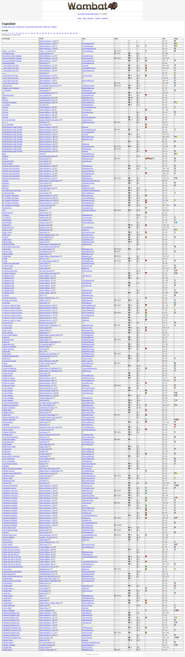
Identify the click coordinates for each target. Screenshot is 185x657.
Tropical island (43, 90)
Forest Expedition (44, 410)
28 (71, 33)
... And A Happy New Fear (10, 65)
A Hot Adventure (7, 422)
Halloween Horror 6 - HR (47, 149)
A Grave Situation (7, 400)
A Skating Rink (7, 591)
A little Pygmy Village (9, 446)
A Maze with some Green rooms (12, 468)
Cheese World (43, 263)
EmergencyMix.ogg (88, 171)
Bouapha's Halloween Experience (49, 120)
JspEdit (97, 18)
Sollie (41, 595)
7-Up (3, 210)
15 (34, 33)
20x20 (4, 154)
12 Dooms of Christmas (9, 102)
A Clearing (5, 295)
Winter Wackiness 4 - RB (47, 166)
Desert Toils (42, 349)
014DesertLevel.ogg (88, 85)
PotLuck (41, 210)
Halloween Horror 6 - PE (47, 141)
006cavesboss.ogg (87, 58)
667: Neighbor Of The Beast (11, 205)
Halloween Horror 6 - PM (47, 146)
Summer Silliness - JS (45, 288)
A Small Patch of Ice (8, 605)
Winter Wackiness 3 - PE (46, 508)
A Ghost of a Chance (8, 378)
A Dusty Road (6, 354)
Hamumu (90, 18)
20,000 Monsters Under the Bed (12, 132)
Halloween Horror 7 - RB (47, 525)
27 (68, 33)
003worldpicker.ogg (88, 43)
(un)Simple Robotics (8, 63)
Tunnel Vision (43, 422)
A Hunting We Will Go (9, 432)
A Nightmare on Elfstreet (9, 500)
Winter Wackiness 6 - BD (47, 102)
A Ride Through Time (9, 574)
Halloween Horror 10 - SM (47, 200)
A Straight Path (6, 647)
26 (65, 33)
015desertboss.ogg (87, 239)
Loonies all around (44, 430)
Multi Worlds (43, 461)
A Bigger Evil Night (8, 244)
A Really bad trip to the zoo (10, 554)
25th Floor (5, 156)
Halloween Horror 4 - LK (47, 310)
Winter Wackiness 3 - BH (47, 503)
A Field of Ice (6, 358)
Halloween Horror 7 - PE (47, 520)
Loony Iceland (43, 588)
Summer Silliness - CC (46, 280)
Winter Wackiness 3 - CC (47, 632)
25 (62, 33)
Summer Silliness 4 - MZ (46, 115)
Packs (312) (46, 27)
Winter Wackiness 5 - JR (46, 68)
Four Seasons (43, 432)
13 (29, 33)
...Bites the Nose (7, 85)
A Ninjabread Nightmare (9, 515)
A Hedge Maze (6, 410)
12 (26, 33)
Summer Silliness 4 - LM (46, 112)
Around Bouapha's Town (47, 93)
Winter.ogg (85, 608)
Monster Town (43, 583)
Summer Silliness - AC (46, 276)
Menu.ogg (85, 127)
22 (54, 33)
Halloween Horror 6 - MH (47, 137)
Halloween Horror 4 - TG (47, 315)
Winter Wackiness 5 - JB (46, 80)
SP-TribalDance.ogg (88, 173)
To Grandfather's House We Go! (49, 85)
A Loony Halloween (8, 458)
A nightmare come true (9, 488)
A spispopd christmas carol (10, 617)
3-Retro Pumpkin (7, 163)
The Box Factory (44, 222)
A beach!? (5, 237)
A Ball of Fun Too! (8, 227)
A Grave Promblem (8, 398)
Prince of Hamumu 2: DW (47, 361)
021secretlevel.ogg (87, 46)
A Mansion (5, 466)
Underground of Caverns (46, 407)
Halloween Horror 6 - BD (47, 127)
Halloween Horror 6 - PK (47, 144)
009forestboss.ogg (87, 97)
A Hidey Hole (6, 415)
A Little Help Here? (8, 442)
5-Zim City (5, 185)
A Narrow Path (6, 483)
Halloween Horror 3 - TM (47, 43)
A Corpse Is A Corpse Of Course (12, 312)
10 (20, 33)
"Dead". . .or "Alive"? (9, 51)
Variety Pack (43, 232)
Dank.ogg (85, 151)
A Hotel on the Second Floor (11, 427)
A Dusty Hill (6, 351)
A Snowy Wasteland (8, 610)
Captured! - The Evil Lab (47, 537)
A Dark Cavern (6, 330)
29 (73, 33)
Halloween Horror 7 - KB (47, 523)
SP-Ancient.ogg (87, 468)
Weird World (43, 63)
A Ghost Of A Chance (9, 380)
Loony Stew (43, 190)
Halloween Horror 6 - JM (47, 134)
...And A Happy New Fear (10, 78)
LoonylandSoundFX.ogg (89, 515)
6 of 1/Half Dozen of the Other (11, 190)
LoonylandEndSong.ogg (89, 368)
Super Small (43, 600)
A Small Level (6, 600)
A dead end (5, 337)
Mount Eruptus (43, 412)
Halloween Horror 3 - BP (47, 488)
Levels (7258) (29, 27)
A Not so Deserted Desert (10, 530)
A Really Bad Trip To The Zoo (11, 557)
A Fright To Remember (9, 368)
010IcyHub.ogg (86, 276)
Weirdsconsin (43, 332)
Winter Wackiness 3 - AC (47, 498)
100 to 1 (4, 97)
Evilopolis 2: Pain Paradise (47, 415)
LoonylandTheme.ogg (88, 68)
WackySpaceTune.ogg (88, 117)
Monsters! (42, 463)
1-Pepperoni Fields (8, 95)
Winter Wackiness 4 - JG (46, 168)
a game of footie (7, 375)
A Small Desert (6, 598)
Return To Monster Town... (47, 235)
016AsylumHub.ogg (88, 61)
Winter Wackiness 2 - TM (47, 48)
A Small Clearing (7, 595)
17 (40, 33)
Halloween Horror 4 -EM (47, 308)
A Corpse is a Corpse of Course (11, 315)
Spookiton (42, 466)
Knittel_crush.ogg (87, 361)
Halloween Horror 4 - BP (47, 305)
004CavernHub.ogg (88, 80)
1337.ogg (85, 115)
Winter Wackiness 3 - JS (46, 613)
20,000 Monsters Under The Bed (12, 129)
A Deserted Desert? (8, 339)
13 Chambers (6, 105)
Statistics (54, 27)
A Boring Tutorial (7, 254)
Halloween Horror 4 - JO (46, 318)
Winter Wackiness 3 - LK (47, 505)
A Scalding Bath (7, 586)
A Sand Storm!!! (7, 583)
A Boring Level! (7, 251)
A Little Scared (6, 449)
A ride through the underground (11, 571)
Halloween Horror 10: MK (47, 198)
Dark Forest (42, 400)
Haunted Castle (43, 88)
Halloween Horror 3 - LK (47, 490)
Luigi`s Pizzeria (44, 95)
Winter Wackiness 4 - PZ (46, 176)
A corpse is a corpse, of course (11, 320)
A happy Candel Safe (8, 407)
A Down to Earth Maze (9, 346)
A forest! (4, 363)
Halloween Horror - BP (46, 378)
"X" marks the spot (8, 53)
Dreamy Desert (43, 337)
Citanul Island (43, 375)
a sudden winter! (7, 650)
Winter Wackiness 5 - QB (47, 70)
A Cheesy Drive (7, 268)
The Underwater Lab (45, 251)
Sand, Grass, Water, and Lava (48, 468)
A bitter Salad (6, 249)
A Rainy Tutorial (7, 544)
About (84, 18)
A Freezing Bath (7, 366)
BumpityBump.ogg (88, 600)
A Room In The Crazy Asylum (11, 581)
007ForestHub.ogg (87, 51)
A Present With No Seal (9, 535)
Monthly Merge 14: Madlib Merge (49, 471)
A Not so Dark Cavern (9, 527)
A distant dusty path (8, 344)
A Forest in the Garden (9, 361)
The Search (42, 73)
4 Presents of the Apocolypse (11, 178)
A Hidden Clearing (8, 412)
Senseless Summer (44, 53)
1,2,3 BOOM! (6, 90)
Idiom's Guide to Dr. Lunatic (48, 578)
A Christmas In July (8, 285)
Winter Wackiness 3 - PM (47, 513)
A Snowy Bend (7, 608)
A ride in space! (7, 569)
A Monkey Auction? (8, 471)
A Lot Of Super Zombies (9, 463)
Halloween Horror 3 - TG (47, 493)
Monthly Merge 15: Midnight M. (49, 368)
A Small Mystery (7, 603)
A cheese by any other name (10, 263)
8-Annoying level (7, 212)
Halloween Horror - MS (46, 383)
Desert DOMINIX (44, 237)
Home (79, 18)
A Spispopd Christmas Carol (10, 613)
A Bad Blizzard (7, 220)
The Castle (42, 105)
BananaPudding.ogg (88, 88)
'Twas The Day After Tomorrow (12, 56)
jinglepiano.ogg (86, 513)
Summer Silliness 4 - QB (46, 117)
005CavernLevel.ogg (88, 232)
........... (4, 73)
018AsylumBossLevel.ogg (90, 498)
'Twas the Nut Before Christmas (12, 58)
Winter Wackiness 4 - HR (47, 178)
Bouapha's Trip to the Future (47, 354)
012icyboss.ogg (86, 110)
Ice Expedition (43, 220)
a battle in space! (7, 230)
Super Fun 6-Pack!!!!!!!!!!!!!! (48, 434)
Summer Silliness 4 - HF (46, 107)
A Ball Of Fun (6, 225)
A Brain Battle (6, 256)
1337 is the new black (8, 120)
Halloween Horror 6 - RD (47, 151)
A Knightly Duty (7, 434)
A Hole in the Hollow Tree (10, 417)
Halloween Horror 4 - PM (47, 312)
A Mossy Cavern (7, 478)
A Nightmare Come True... (10, 490)
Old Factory (42, 122)
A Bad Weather (6, 222)
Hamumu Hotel (44, 158)
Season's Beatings (44, 637)
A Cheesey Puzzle (7, 266)
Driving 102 (43, 437)
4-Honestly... (6, 183)
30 (76, 33)
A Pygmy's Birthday (8, 537)
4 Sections (5, 181)
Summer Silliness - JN (46, 283)
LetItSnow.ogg (86, 371)
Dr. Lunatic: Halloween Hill (47, 261)
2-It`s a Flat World (7, 124)
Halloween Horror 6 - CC (47, 132)
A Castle (4, 261)
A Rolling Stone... (7, 578)
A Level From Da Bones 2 (10, 437)
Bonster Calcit (43, 446)
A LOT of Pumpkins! (8, 461)
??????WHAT (6, 217)
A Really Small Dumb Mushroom (12, 566)
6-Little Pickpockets (8, 193)
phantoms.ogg (86, 518)
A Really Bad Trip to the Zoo (11, 549)
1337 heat (5, 107)
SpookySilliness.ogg (88, 70)
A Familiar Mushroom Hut (10, 356)
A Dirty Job (5, 342)
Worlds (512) (20, 27)
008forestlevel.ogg (87, 139)
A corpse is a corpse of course (11, 305)
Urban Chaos (43, 373)
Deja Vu (41, 295)
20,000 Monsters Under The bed (12, 127)
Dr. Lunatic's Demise (45, 249)
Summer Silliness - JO (46, 285)
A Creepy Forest (7, 325)
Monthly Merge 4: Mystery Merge (49, 335)
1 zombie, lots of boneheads (10, 88)
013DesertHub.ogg (87, 95)
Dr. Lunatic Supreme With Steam (88, 14)
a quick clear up (7, 539)
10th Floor (5, 100)
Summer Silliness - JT (45, 290)
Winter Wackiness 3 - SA (46, 500)
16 (37, 33)
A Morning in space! (8, 476)
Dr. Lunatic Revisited (45, 344)
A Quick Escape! (7, 542)
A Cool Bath (6, 303)
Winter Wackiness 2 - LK (47, 58)
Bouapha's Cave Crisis (46, 323)
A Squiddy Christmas (8, 645)
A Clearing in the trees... (9, 298)
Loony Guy (42, 258)
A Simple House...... (8, 588)
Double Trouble (44, 239)
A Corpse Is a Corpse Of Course (12, 310)
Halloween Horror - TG (46, 385)
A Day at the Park (7, 332)
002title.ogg (85, 144)
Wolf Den (42, 451)
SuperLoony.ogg (87, 120)
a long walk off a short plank (11, 456)
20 (48, 33)
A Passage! (5, 532)
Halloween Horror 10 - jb (47, 195)
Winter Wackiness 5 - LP (46, 75)
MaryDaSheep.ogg (87, 630)
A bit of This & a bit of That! (11, 246)
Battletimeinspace (44, 230)
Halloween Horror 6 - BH (47, 129)
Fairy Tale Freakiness (45, 405)
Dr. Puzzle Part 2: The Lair (47, 566)
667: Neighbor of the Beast (10, 195)
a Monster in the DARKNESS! (11, 473)
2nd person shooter (8, 161)
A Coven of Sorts (7, 323)
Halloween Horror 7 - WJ (47, 518)
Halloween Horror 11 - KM (47, 41)
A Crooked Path (7, 328)
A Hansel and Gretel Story (10, 405)
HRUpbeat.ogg (86, 149)
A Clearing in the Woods (9, 300)
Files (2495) (38, 27)
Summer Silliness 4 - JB (46, 110)
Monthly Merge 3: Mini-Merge (48, 244)
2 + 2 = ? (5, 122)
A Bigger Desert (7, 242)
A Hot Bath (5, 424)
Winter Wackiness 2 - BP (46, 46)
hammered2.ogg (87, 256)
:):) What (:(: (6, 215)
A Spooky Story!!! (7, 642)
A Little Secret (6, 454)
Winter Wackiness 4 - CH (47, 173)
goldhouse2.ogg (87, 244)
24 (60, 33)
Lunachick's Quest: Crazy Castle (49, 417)
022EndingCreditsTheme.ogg (91, 181)
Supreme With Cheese (8, 27)
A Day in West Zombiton (9, 335)
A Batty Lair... (6, 235)
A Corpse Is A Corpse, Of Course (12, 318)
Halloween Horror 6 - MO (47, 139)
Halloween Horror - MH (46, 380)
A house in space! (7, 430)
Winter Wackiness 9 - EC (46, 56)
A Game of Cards (7, 373)
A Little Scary (6, 451)
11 (23, 33)
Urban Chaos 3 (43, 254)
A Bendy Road (6, 239)
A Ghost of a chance (8, 383)
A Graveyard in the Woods (10, 403)
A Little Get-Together (8, 439)
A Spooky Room (7, 640)
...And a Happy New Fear (10, 75)
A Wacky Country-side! (46, 363)
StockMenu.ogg (87, 520)
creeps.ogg (85, 65)
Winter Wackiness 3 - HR (47, 485)
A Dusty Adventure (8, 349)
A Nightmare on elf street (9, 498)
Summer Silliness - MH (46, 293)
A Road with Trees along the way (12, 576)
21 (51, 33)
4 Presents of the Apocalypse (11, 166)
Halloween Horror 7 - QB (47, 515)
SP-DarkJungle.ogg (88, 146)
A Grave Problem (7, 388)
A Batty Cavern (7, 232)
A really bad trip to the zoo (10, 547)
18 (43, 33)
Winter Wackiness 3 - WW (47, 510)
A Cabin (4, 258)
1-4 (3, 93)
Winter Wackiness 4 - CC (47, 171)
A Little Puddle (6, 444)
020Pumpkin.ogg (87, 90)
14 (32, 33)
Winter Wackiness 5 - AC (47, 65)
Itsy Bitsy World (44, 439)
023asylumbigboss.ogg (89, 48)
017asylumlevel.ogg (88, 63)
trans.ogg (84, 505)
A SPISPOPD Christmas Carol (11, 627)
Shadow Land (43, 300)
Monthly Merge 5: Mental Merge (49, 181)
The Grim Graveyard (45, 271)
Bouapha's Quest (44, 225)
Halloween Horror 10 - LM (47, 203)
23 (57, 33)
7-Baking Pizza (6, 208)
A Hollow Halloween (45, 205)
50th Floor (5, 188)
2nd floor (5, 158)
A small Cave (6, 593)
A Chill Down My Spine (9, 271)
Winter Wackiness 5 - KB (47, 83)
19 (46, 33)
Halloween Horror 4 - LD (47, 320)
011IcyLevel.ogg (87, 75)
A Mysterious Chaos (8, 480)
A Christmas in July (8, 276)
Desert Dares (43, 483)
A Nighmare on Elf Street (10, 485)
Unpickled (104, 18)
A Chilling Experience (9, 273)
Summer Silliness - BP (46, 278)
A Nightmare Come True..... (10, 495)
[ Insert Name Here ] (45, 444)
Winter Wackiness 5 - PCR (47, 78)
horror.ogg (85, 134)
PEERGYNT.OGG (88, 510)
